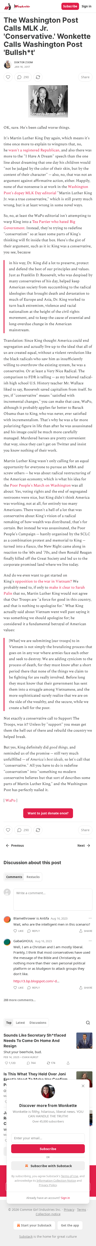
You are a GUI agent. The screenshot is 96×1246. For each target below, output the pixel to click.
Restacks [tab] (33, 877)
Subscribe (70, 6)
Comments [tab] (14, 877)
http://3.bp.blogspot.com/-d (35, 981)
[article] (48, 1049)
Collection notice (48, 1214)
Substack (26, 1236)
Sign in (87, 6)
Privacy (69, 1209)
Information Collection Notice (56, 1181)
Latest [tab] (20, 1023)
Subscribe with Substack (51, 1165)
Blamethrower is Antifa (31, 918)
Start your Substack (36, 1225)
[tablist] (23, 876)
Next (81, 846)
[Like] (8, 77)
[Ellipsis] (90, 918)
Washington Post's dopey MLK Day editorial (46, 190)
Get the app (70, 1225)
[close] (83, 1085)
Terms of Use (69, 1176)
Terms (81, 1209)
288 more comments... (20, 1000)
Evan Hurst (30, 1057)
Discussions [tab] (37, 1023)
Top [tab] (8, 1023)
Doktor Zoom (23, 62)
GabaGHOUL (23, 941)
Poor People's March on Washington (40, 485)
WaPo (10, 800)
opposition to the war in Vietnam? (43, 581)
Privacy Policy (48, 1185)
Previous (17, 846)
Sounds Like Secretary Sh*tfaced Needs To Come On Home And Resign (35, 1040)
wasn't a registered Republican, (34, 150)
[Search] (87, 1022)
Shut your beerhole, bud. (23, 1052)
